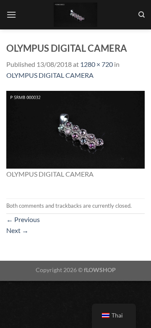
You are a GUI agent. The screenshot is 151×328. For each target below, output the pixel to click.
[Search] (141, 15)
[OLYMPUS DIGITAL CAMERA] (75, 128)
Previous (23, 219)
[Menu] (11, 14)
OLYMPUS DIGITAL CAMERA (50, 75)
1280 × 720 (96, 64)
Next (17, 230)
